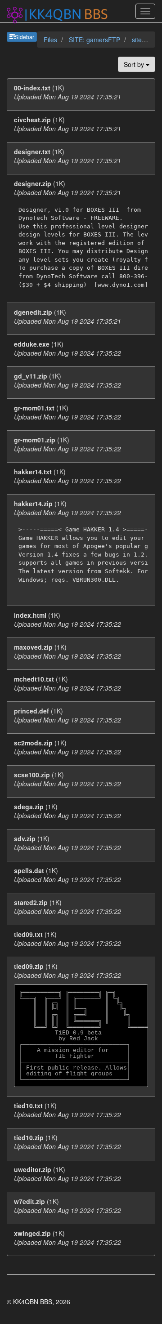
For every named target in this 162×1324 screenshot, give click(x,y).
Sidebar (24, 36)
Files (51, 39)
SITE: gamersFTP (95, 39)
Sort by (135, 64)
